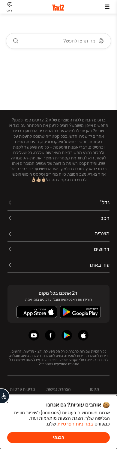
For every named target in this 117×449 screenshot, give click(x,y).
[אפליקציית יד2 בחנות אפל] (83, 335)
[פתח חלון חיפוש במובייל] (58, 41)
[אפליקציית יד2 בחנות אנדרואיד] (67, 335)
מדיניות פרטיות (22, 389)
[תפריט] (107, 7)
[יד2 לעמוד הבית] (58, 7)
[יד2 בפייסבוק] (50, 335)
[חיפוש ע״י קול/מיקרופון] (101, 41)
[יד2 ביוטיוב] (33, 335)
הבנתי (58, 437)
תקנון (94, 389)
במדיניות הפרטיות (75, 424)
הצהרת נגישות (58, 389)
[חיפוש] (16, 41)
